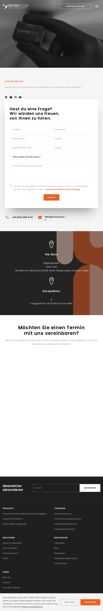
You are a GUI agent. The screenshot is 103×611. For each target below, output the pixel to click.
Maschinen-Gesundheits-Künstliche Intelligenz (25, 513)
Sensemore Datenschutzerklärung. (63, 189)
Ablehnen (70, 602)
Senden (51, 197)
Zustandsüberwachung (65, 524)
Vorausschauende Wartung (67, 519)
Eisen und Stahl (10, 548)
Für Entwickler (60, 563)
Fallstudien (59, 543)
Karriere (6, 582)
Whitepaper (59, 553)
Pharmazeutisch (10, 553)
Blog (56, 548)
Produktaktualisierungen (65, 558)
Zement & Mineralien (12, 543)
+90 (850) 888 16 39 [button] (22, 217)
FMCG (5, 558)
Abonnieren (90, 488)
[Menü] (97, 6)
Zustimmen (90, 602)
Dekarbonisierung (62, 513)
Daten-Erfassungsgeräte (14, 524)
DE (94, 6)
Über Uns (7, 577)
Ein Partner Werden (12, 587)
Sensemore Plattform (13, 519)
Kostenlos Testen (75, 6)
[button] (6, 97)
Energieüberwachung (64, 529)
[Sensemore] (16, 6)
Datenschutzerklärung (32, 606)
